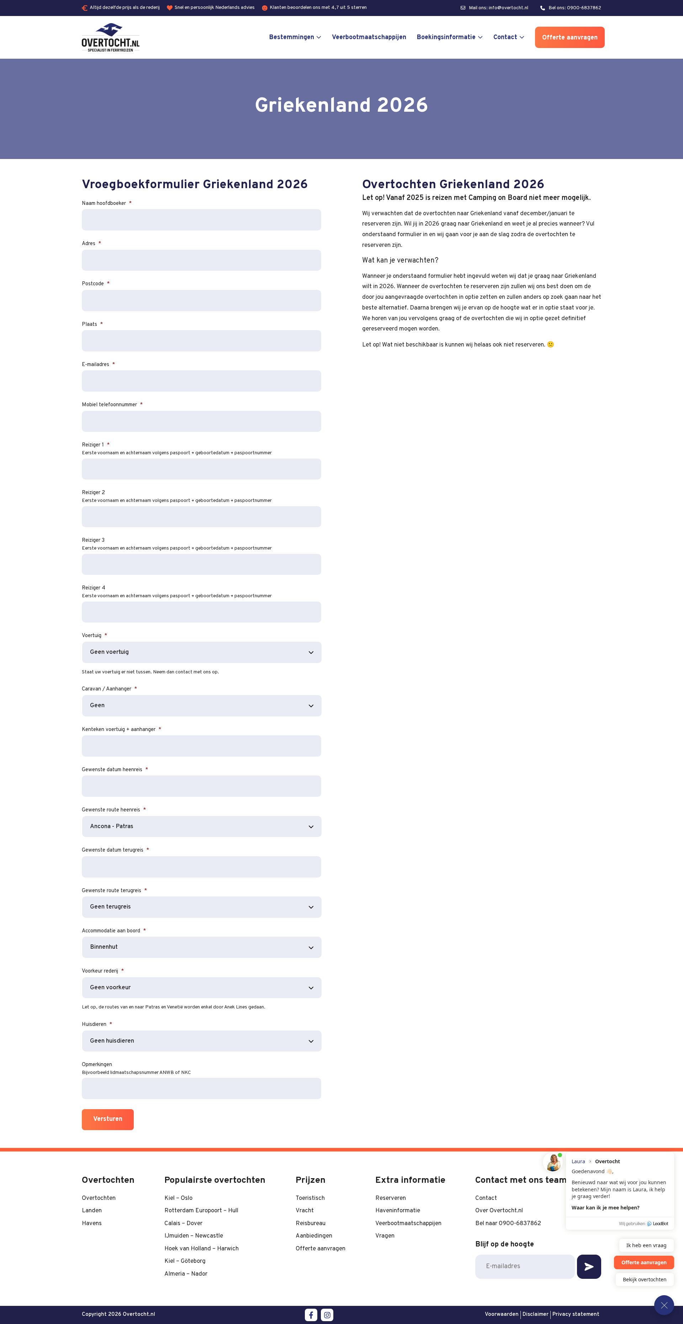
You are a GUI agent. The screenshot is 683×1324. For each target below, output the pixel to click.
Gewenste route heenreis (114, 810)
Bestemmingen (291, 37)
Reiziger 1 (96, 445)
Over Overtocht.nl (499, 1211)
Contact (505, 37)
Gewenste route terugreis (114, 891)
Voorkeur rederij (103, 971)
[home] (110, 37)
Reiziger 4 (93, 588)
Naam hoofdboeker (107, 203)
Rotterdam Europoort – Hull (201, 1211)
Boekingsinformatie (446, 37)
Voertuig (94, 636)
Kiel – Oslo (178, 1198)
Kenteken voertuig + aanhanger (121, 729)
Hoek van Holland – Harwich (201, 1249)
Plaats (92, 324)
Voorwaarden (502, 1314)
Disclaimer (536, 1314)
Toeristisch (310, 1198)
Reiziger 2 (93, 493)
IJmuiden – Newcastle (193, 1236)
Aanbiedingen (314, 1236)
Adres (91, 244)
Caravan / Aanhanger (109, 689)
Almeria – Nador (185, 1274)
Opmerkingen (97, 1065)
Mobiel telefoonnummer (112, 405)
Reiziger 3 (93, 540)
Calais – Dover (183, 1223)
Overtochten (99, 1198)
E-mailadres (98, 364)
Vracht (305, 1211)
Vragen (385, 1236)
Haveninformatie (397, 1211)
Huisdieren (97, 1024)
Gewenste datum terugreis (115, 850)
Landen (92, 1211)
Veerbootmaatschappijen (369, 37)
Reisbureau (310, 1223)
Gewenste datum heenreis (115, 770)
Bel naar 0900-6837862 (508, 1223)
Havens (92, 1223)
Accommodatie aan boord (114, 931)
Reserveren (390, 1198)
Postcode (96, 284)
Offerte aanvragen (570, 38)
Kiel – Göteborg (185, 1261)
